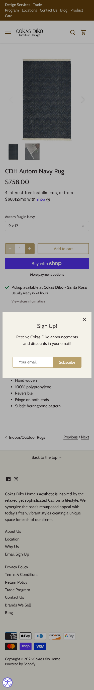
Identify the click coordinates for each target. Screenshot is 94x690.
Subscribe (67, 362)
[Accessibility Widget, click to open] (8, 682)
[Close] (84, 319)
